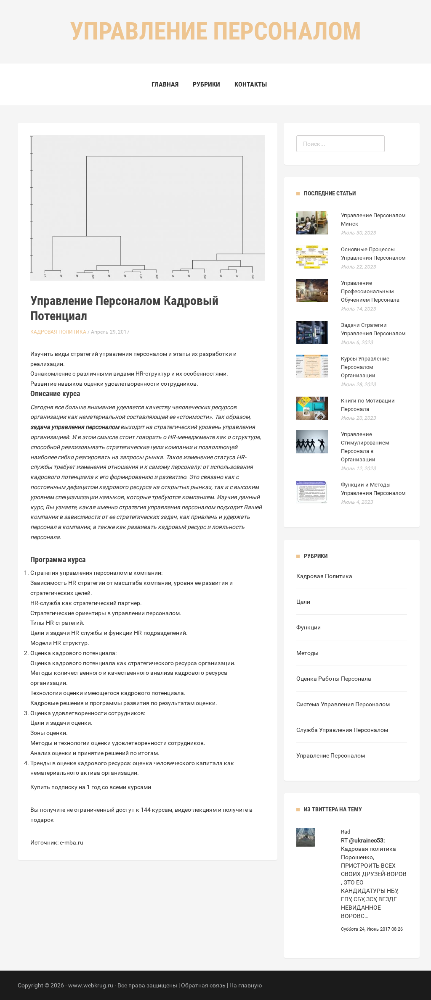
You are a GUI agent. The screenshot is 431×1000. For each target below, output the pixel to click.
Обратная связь (203, 985)
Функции (308, 627)
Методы (307, 653)
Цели (303, 601)
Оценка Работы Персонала (333, 678)
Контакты (250, 84)
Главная (165, 84)
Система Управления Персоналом (343, 704)
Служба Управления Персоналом (342, 729)
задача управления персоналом (74, 427)
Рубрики (206, 84)
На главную (245, 985)
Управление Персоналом (330, 755)
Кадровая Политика (58, 332)
